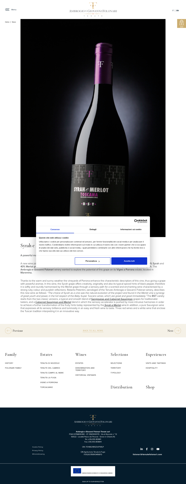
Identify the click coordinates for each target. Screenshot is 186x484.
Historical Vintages (85, 375)
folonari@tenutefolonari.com (147, 454)
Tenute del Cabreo (50, 368)
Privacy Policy (37, 450)
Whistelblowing (38, 454)
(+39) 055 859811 (94, 439)
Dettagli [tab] (93, 229)
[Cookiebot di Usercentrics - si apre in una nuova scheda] (136, 221)
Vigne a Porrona (49, 382)
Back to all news (93, 330)
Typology (116, 372)
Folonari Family (13, 368)
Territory (116, 368)
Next (170, 331)
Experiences (156, 354)
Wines (80, 354)
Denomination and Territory (85, 369)
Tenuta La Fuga (48, 377)
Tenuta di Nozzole (50, 363)
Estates (46, 354)
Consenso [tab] (55, 229)
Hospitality (152, 368)
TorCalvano (46, 387)
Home (7, 22)
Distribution (121, 387)
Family (11, 354)
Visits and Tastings (156, 363)
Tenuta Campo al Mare (52, 372)
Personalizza (91, 261)
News (14, 22)
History (9, 363)
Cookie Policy (37, 447)
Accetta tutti (129, 261)
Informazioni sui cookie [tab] (130, 229)
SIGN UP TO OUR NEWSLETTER (93, 481)
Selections (119, 354)
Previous (18, 331)
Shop (150, 387)
